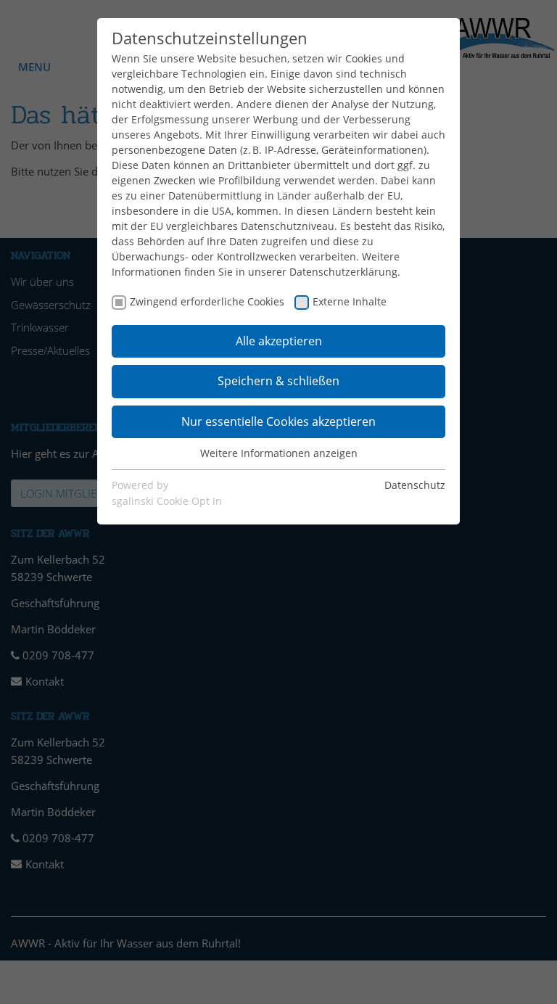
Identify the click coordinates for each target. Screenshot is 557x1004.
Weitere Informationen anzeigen (279, 453)
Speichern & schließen (278, 381)
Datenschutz (414, 485)
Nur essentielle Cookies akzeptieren (278, 421)
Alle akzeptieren (279, 341)
